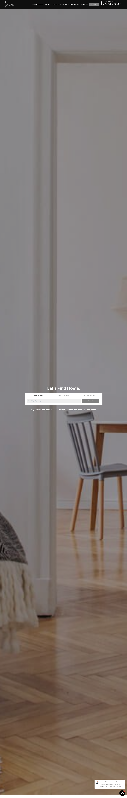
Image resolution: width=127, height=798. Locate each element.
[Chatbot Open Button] (122, 793)
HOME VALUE (64, 4)
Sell (63, 395)
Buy (38, 395)
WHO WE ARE (74, 4)
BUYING (47, 4)
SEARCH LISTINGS (37, 4)
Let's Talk (94, 4)
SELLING (55, 4)
